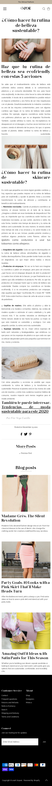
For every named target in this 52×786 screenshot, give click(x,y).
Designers (30, 699)
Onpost (19, 780)
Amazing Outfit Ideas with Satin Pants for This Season (25, 655)
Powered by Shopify (32, 780)
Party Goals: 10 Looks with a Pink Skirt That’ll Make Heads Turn (26, 586)
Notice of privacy (8, 706)
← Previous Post (25, 453)
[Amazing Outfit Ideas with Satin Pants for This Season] (26, 630)
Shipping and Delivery (10, 713)
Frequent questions (9, 699)
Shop (28, 695)
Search (4, 710)
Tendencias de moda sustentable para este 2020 (26, 409)
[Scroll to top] (46, 780)
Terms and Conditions (10, 717)
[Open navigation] (7, 8)
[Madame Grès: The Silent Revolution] (26, 493)
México (29, 703)
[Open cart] (48, 8)
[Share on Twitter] (26, 435)
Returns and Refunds (10, 703)
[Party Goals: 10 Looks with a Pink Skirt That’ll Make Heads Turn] (26, 559)
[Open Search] (44, 9)
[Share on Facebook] (22, 435)
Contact (5, 695)
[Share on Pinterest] (30, 435)
